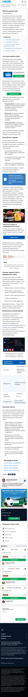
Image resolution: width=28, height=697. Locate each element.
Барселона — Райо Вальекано (14, 587)
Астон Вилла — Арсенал (14, 568)
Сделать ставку (14, 518)
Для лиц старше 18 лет (8, 663)
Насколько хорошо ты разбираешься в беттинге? (11, 225)
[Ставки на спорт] (6, 2)
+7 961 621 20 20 (10, 654)
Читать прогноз (14, 559)
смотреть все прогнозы (21, 545)
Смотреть (14, 501)
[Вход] (22, 2)
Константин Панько (10, 562)
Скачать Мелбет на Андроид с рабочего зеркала (12, 463)
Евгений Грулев (9, 601)
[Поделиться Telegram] (11, 474)
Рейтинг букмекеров (11, 4)
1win (19, 4)
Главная (3, 4)
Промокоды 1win (6, 512)
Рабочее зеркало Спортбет (11, 465)
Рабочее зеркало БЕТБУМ (11, 467)
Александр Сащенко (10, 582)
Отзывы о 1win (6, 515)
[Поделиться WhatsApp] (13, 474)
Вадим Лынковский (11, 479)
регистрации (5, 325)
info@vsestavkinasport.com (15, 653)
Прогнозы (4, 546)
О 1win (3, 510)
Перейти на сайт (14, 94)
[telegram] (2, 630)
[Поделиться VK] (9, 474)
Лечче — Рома (14, 549)
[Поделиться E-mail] (15, 474)
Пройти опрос (14, 237)
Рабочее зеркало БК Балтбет (11, 470)
